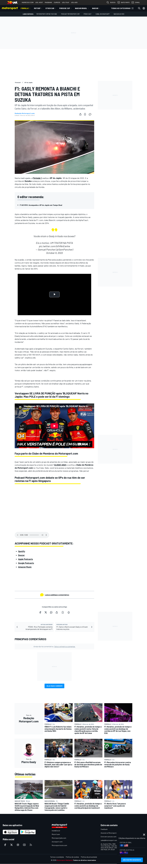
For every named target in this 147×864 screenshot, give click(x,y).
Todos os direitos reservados (84, 860)
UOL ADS (74, 2)
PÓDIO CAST (87, 14)
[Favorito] (85, 114)
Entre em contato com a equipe (112, 837)
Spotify (21, 551)
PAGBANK (48, 2)
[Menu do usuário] (143, 8)
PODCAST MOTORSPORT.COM (70, 14)
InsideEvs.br (56, 831)
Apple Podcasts (25, 559)
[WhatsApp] (51, 612)
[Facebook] (40, 612)
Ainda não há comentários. (54, 646)
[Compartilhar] (80, 114)
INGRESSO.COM (28, 2)
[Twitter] (45, 612)
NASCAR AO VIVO (119, 14)
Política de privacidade (89, 857)
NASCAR (95, 8)
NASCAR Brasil (81, 8)
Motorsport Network (65, 860)
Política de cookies (72, 857)
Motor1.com (56, 834)
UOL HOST (39, 2)
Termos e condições (57, 857)
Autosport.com (57, 842)
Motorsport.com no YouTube (47, 14)
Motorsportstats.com (59, 845)
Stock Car (49, 8)
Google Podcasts (26, 563)
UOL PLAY (65, 2)
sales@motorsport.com (109, 840)
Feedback (104, 829)
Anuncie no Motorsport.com (110, 833)
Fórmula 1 (25, 8)
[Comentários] (90, 114)
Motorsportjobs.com (59, 838)
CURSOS (57, 2)
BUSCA (112, 2)
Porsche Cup (64, 8)
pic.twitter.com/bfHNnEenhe (54, 246)
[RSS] (30, 845)
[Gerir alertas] (68, 612)
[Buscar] (139, 8)
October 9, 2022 (54, 252)
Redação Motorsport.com (25, 113)
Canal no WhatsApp (103, 14)
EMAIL (137, 2)
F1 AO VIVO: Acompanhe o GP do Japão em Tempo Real (41, 205)
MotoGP (37, 8)
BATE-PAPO (125, 2)
